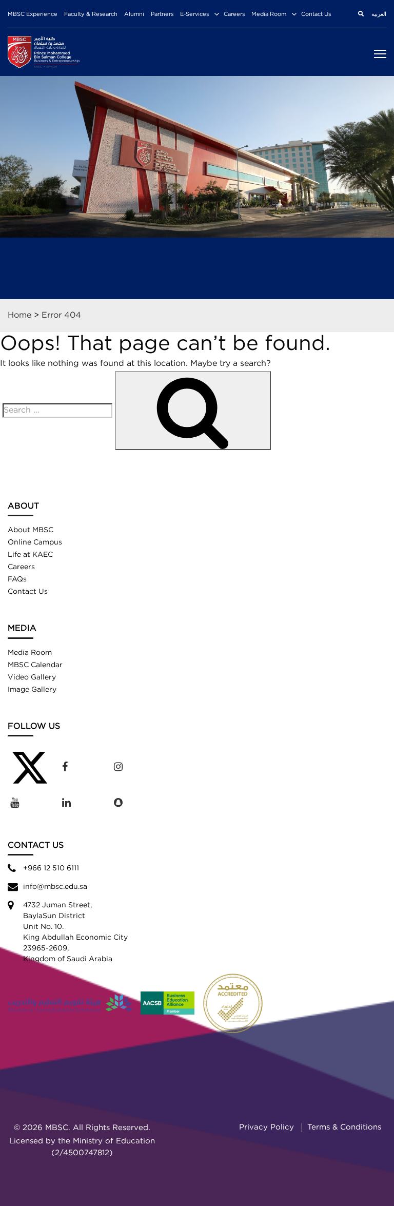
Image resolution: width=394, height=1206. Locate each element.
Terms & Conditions (344, 1127)
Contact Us (316, 14)
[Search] (193, 410)
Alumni (134, 14)
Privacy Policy (266, 1127)
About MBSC (30, 530)
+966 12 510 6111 (51, 868)
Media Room (268, 14)
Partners (162, 14)
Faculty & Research (90, 14)
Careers (234, 14)
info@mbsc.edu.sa (55, 887)
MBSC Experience (32, 14)
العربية (378, 14)
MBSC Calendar (35, 665)
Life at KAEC (30, 555)
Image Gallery (32, 690)
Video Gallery (32, 677)
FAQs (17, 579)
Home (19, 315)
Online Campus (35, 542)
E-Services (194, 14)
